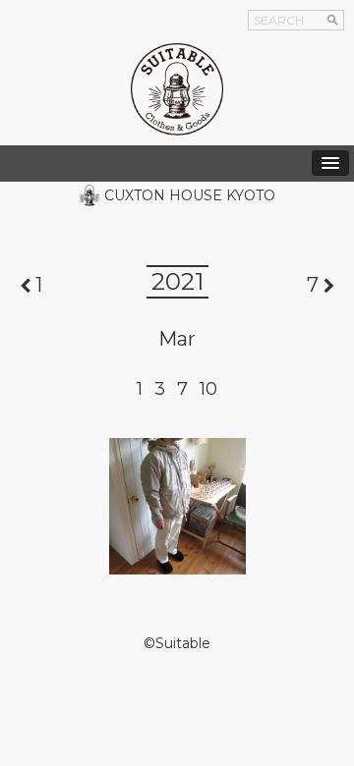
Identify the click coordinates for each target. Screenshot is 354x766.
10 (208, 389)
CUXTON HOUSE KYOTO (189, 195)
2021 (177, 281)
